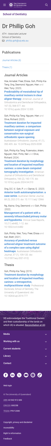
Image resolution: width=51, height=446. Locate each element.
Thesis (7, 67)
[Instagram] (33, 375)
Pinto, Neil (23, 154)
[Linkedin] (12, 375)
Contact (7, 363)
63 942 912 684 (15, 400)
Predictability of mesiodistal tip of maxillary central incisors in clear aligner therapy (23, 95)
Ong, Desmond (17, 84)
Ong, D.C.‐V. (10, 188)
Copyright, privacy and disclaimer (17, 422)
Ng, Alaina (9, 205)
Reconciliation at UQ (35, 325)
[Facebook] (5, 375)
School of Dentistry (15, 14)
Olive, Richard (11, 119)
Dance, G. (33, 188)
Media (6, 334)
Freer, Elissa (24, 81)
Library (7, 356)
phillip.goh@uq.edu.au (17, 40)
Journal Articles (11, 60)
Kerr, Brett (9, 237)
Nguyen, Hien (32, 84)
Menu (4, 5)
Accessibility (8, 428)
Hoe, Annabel (10, 81)
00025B (14, 405)
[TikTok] (39, 375)
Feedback (7, 439)
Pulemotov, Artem (34, 150)
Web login (7, 385)
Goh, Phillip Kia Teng (14, 115)
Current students (11, 348)
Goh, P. (20, 188)
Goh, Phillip (40, 205)
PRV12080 (15, 411)
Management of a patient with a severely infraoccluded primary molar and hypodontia (25, 216)
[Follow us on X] (19, 375)
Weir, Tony (9, 88)
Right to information (12, 433)
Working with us (11, 341)
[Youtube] (26, 375)
